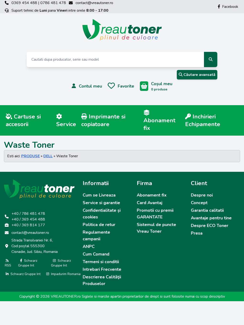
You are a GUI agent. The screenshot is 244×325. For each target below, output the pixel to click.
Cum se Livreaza (99, 195)
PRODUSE (30, 156)
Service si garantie (101, 203)
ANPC (89, 246)
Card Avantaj (149, 203)
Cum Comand (96, 254)
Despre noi (202, 195)
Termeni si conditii (101, 262)
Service (66, 124)
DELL (48, 156)
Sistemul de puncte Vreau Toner (156, 228)
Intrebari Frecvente (102, 269)
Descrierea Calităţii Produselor (102, 280)
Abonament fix (159, 124)
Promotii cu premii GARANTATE (155, 213)
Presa (197, 233)
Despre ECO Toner (209, 225)
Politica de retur (99, 224)
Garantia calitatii (207, 210)
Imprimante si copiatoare (103, 120)
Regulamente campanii (96, 235)
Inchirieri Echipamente (202, 120)
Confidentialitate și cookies (102, 213)
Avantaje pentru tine (211, 218)
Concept (199, 203)
